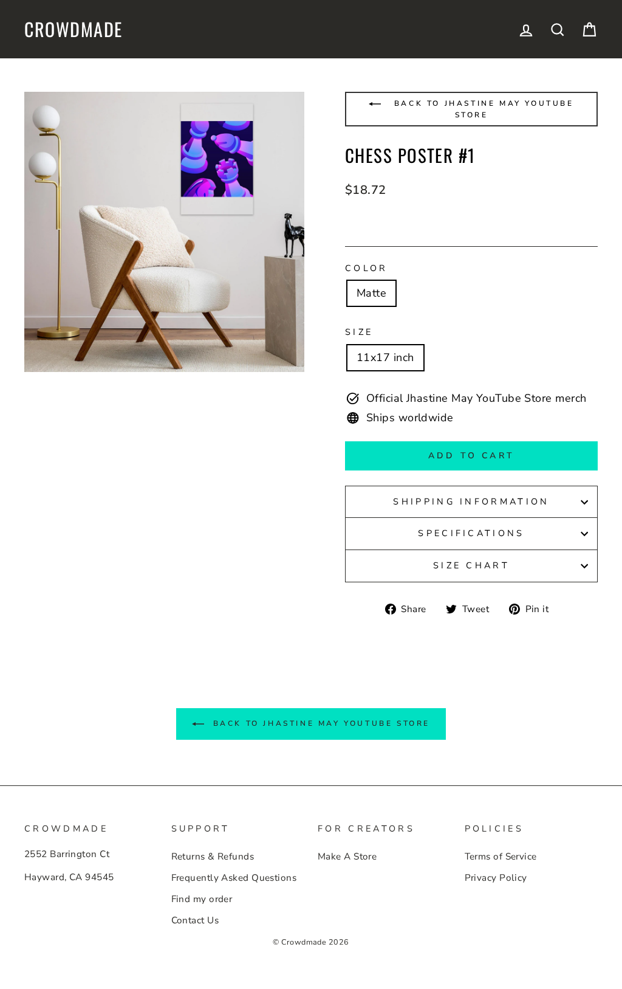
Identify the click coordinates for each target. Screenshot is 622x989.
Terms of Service (501, 856)
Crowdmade (73, 29)
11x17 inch (385, 357)
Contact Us (195, 920)
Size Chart (471, 565)
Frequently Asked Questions (234, 878)
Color (366, 268)
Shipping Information (471, 501)
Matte (371, 293)
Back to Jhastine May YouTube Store (481, 109)
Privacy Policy (496, 878)
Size (359, 332)
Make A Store (347, 856)
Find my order (202, 899)
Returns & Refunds (213, 856)
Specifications (471, 533)
